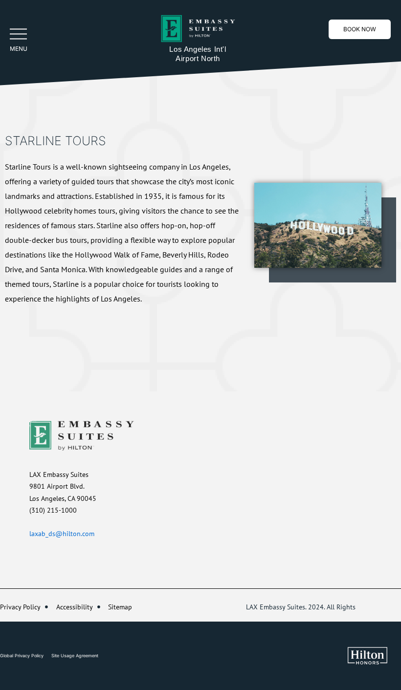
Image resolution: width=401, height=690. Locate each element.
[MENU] (18, 34)
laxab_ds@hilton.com (61, 533)
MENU (18, 48)
